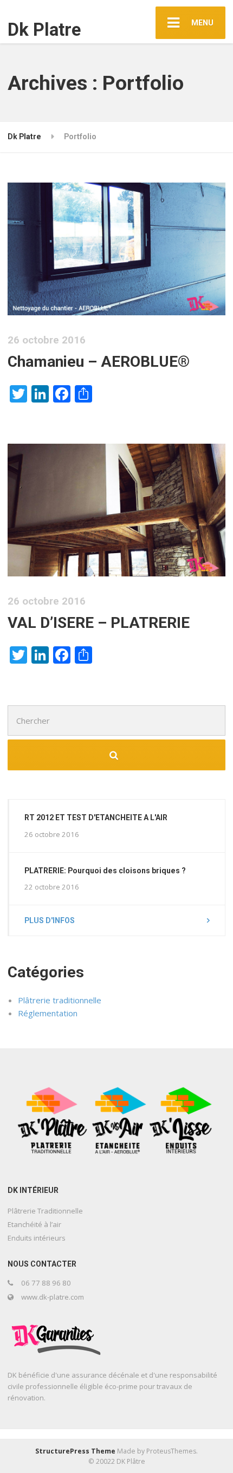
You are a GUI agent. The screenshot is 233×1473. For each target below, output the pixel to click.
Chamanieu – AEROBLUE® (99, 362)
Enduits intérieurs (37, 1238)
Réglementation (47, 1013)
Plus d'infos (49, 920)
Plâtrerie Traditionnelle (45, 1211)
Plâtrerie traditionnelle (59, 1000)
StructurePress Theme (75, 1451)
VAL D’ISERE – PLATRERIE (99, 623)
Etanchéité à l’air (34, 1224)
